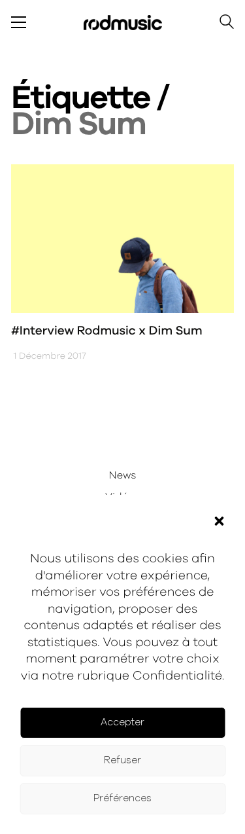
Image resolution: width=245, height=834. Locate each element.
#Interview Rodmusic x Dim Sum (107, 331)
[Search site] (227, 23)
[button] (218, 521)
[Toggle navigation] (18, 22)
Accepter (122, 722)
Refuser (122, 760)
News (123, 476)
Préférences (122, 798)
